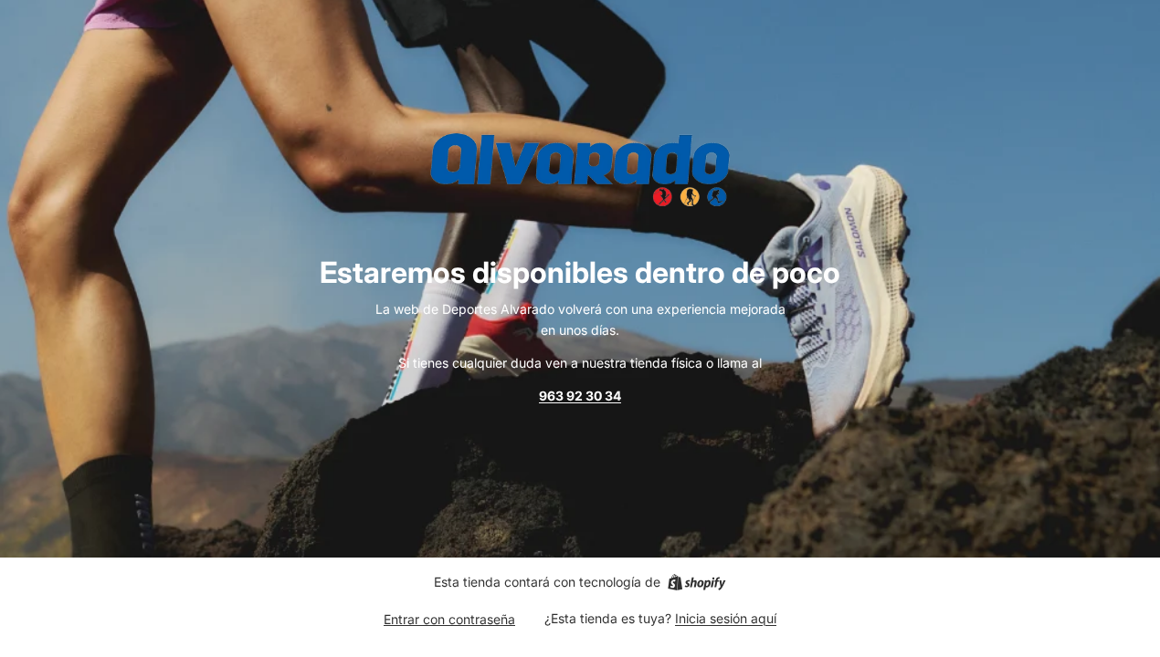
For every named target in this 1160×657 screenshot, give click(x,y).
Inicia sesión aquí (725, 618)
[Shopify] (696, 582)
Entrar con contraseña (449, 619)
